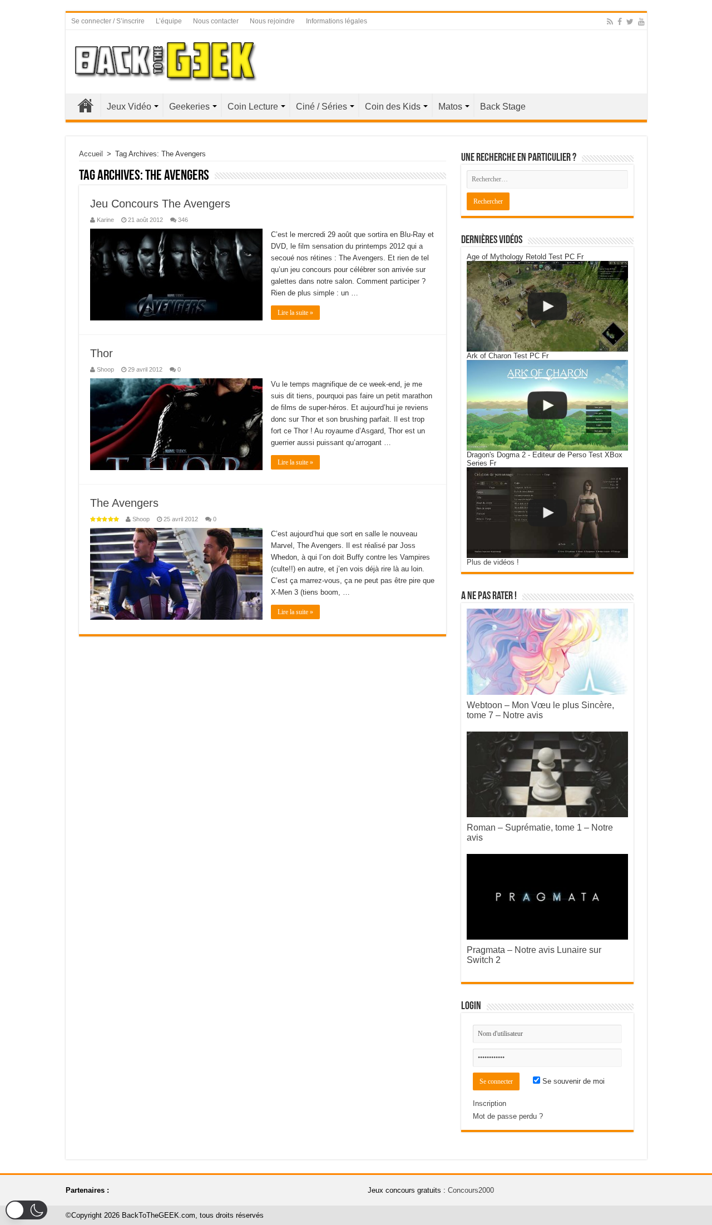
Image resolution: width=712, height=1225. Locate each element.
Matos (450, 106)
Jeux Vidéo (129, 106)
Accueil (85, 105)
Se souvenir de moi (572, 1081)
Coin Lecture (253, 106)
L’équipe (169, 21)
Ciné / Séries (321, 106)
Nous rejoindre (272, 21)
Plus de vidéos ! (493, 562)
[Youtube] (641, 21)
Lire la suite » (295, 313)
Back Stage (503, 106)
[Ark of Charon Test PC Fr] (547, 405)
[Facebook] (619, 21)
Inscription (489, 1103)
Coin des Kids (393, 106)
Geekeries (189, 106)
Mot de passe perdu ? (508, 1116)
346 (183, 219)
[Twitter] (630, 21)
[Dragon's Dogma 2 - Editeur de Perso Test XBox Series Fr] (547, 512)
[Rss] (610, 21)
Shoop (105, 369)
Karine (105, 219)
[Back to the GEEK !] (166, 59)
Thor (101, 353)
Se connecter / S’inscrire (108, 21)
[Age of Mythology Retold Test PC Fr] (547, 306)
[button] (26, 1210)
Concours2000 (471, 1190)
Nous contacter (216, 21)
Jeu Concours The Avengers (160, 203)
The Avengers (124, 503)
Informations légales (336, 21)
